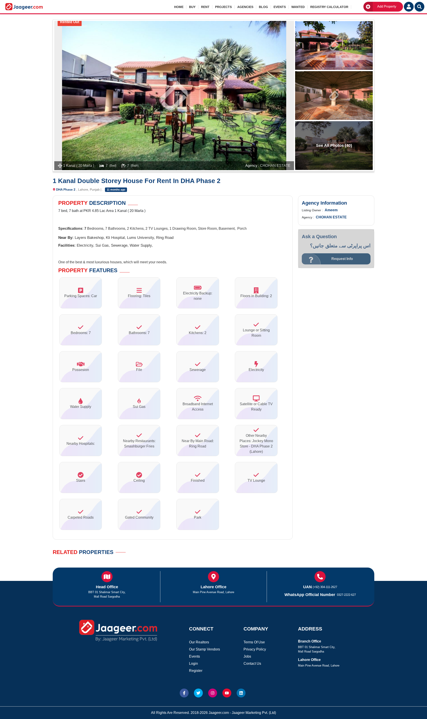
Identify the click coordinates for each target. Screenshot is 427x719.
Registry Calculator (329, 7)
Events (280, 7)
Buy (192, 7)
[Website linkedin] (241, 693)
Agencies (245, 7)
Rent (205, 7)
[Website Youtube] (226, 693)
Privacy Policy (255, 649)
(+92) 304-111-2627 (325, 587)
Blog (263, 7)
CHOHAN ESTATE (275, 165)
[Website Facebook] (184, 693)
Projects (223, 7)
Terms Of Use (254, 642)
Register (195, 671)
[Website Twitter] (198, 693)
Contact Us (252, 663)
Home (178, 7)
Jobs (247, 656)
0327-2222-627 (346, 594)
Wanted (298, 7)
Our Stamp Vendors (204, 649)
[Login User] (409, 7)
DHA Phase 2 (65, 189)
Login (193, 663)
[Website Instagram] (212, 693)
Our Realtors (199, 642)
